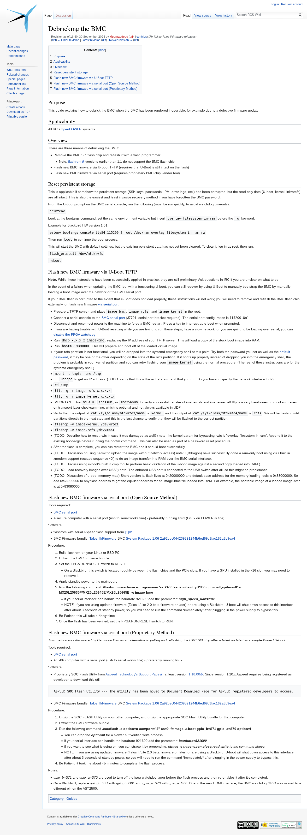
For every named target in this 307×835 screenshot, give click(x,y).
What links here (16, 70)
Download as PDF (18, 111)
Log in (275, 4)
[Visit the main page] (21, 19)
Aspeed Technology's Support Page (132, 674)
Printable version (17, 116)
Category (57, 798)
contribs (141, 36)
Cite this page (15, 93)
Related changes (17, 74)
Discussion (63, 15)
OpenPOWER (71, 129)
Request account (292, 4)
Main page (13, 46)
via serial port (108, 304)
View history (223, 15)
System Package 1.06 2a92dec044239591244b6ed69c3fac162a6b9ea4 (180, 538)
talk (132, 36)
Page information (17, 88)
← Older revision (68, 40)
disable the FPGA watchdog (74, 334)
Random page (15, 56)
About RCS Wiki (75, 824)
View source (202, 15)
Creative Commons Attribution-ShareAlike (102, 816)
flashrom (74, 161)
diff (54, 40)
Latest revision (91, 40)
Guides (71, 798)
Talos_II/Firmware (103, 538)
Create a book (15, 107)
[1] (127, 532)
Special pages (15, 79)
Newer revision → (120, 40)
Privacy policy (55, 824)
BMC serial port (113, 318)
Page (48, 15)
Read (186, 15)
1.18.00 (194, 674)
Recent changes (17, 51)
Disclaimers (94, 824)
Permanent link (16, 84)
